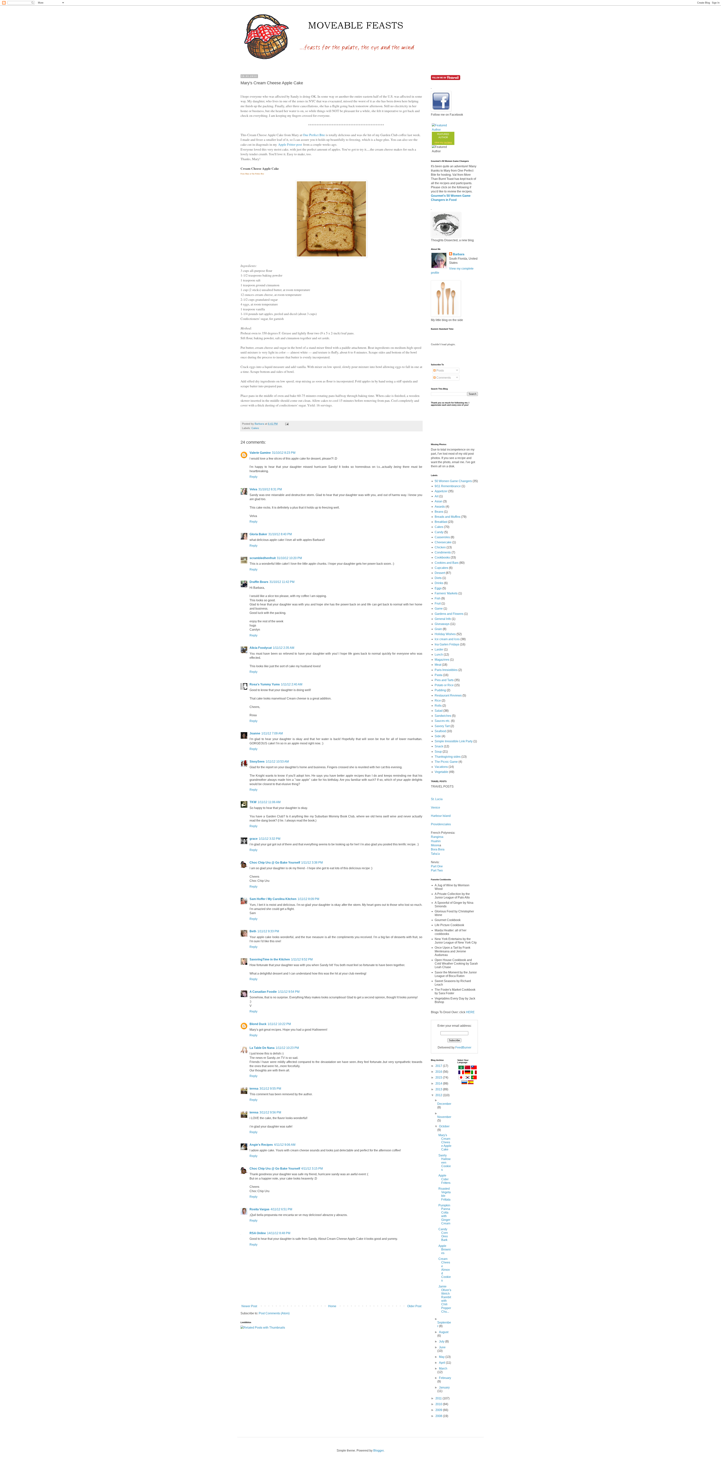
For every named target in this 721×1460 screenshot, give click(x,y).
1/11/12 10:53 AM (277, 761)
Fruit (438, 603)
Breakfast (441, 521)
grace (254, 838)
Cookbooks (442, 557)
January (444, 1387)
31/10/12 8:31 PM (270, 489)
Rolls (438, 705)
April (442, 1362)
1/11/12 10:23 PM (287, 1047)
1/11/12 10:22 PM (279, 1024)
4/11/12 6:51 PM (281, 1209)
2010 (439, 1404)
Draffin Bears (259, 581)
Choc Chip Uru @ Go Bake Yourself (275, 862)
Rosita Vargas (259, 1209)
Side (438, 736)
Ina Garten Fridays (447, 644)
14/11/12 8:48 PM (278, 1233)
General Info (443, 618)
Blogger (378, 1450)
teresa (254, 1088)
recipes (448, 142)
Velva (253, 489)
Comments (443, 377)
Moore (435, 845)
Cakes (255, 428)
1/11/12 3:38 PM (312, 862)
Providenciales (441, 824)
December (444, 1103)
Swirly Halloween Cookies (444, 1162)
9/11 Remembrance (448, 486)
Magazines (442, 659)
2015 (439, 1077)
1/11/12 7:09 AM (272, 733)
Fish (437, 598)
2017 (439, 1065)
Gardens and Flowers (449, 613)
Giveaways (442, 624)
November (444, 1117)
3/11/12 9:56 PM (270, 1112)
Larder (439, 649)
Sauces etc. (442, 720)
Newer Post (249, 1306)
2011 (439, 1398)
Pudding (440, 690)
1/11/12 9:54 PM (288, 991)
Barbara (458, 254)
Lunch (439, 654)
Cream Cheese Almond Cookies (444, 1269)
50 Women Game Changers (453, 481)
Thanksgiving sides (448, 756)
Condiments (443, 552)
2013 (439, 1089)
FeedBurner (463, 1047)
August (443, 1332)
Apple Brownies (444, 1249)
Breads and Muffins (447, 516)
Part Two (437, 870)
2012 (439, 1095)
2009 (439, 1410)
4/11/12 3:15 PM (312, 1168)
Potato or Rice (444, 685)
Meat (438, 664)
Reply (253, 476)
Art (436, 496)
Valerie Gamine (260, 452)
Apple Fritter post (289, 144)
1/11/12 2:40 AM (291, 684)
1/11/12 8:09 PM (308, 899)
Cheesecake (443, 542)
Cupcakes (441, 567)
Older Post (414, 1306)
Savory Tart (442, 726)
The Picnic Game (446, 761)
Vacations (441, 766)
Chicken (440, 547)
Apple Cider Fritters (444, 1179)
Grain (438, 629)
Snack (439, 746)
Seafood (440, 731)
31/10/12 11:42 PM (281, 581)
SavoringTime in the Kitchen (270, 959)
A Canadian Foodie (263, 991)
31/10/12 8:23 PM (283, 452)
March (443, 1368)
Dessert (440, 572)
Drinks (439, 583)
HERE (470, 1012)
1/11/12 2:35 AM (283, 647)
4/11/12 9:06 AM (284, 1144)
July (442, 1341)
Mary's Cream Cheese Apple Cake (444, 1142)
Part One (437, 866)
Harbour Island (441, 815)
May (442, 1356)
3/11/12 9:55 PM (270, 1088)
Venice (435, 807)
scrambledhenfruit (263, 558)
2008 (439, 1416)
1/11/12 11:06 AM (269, 802)
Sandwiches (443, 715)
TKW (253, 802)
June (442, 1347)
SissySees (257, 761)
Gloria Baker (258, 534)
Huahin (436, 841)
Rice (438, 700)
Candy (439, 532)
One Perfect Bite (314, 135)
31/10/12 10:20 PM (289, 558)
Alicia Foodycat (261, 647)
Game (439, 608)
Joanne (255, 733)
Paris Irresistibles (446, 670)
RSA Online (258, 1233)
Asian (438, 501)
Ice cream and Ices (447, 639)
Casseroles (442, 537)
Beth (253, 931)
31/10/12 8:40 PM (280, 534)
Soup (438, 751)
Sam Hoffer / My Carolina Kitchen (273, 899)
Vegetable (441, 771)
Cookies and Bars (447, 562)
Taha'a (435, 853)
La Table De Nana (262, 1047)
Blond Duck (258, 1024)
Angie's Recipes (261, 1144)
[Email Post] (286, 423)
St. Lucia (437, 799)
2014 (439, 1083)
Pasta (438, 675)
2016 (439, 1071)
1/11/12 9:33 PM (268, 931)
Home (332, 1306)
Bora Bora (437, 849)
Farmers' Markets (446, 593)
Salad (439, 710)
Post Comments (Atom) (274, 1313)
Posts (440, 370)
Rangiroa (437, 836)
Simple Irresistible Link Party (454, 741)
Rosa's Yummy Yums (265, 684)
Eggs (438, 588)
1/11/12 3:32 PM (269, 838)
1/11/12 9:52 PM (302, 959)
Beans (439, 511)
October (444, 1126)
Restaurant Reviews (448, 695)
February (445, 1377)
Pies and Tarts (444, 680)
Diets (438, 578)
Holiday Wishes (445, 634)
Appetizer (441, 491)
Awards (440, 506)
